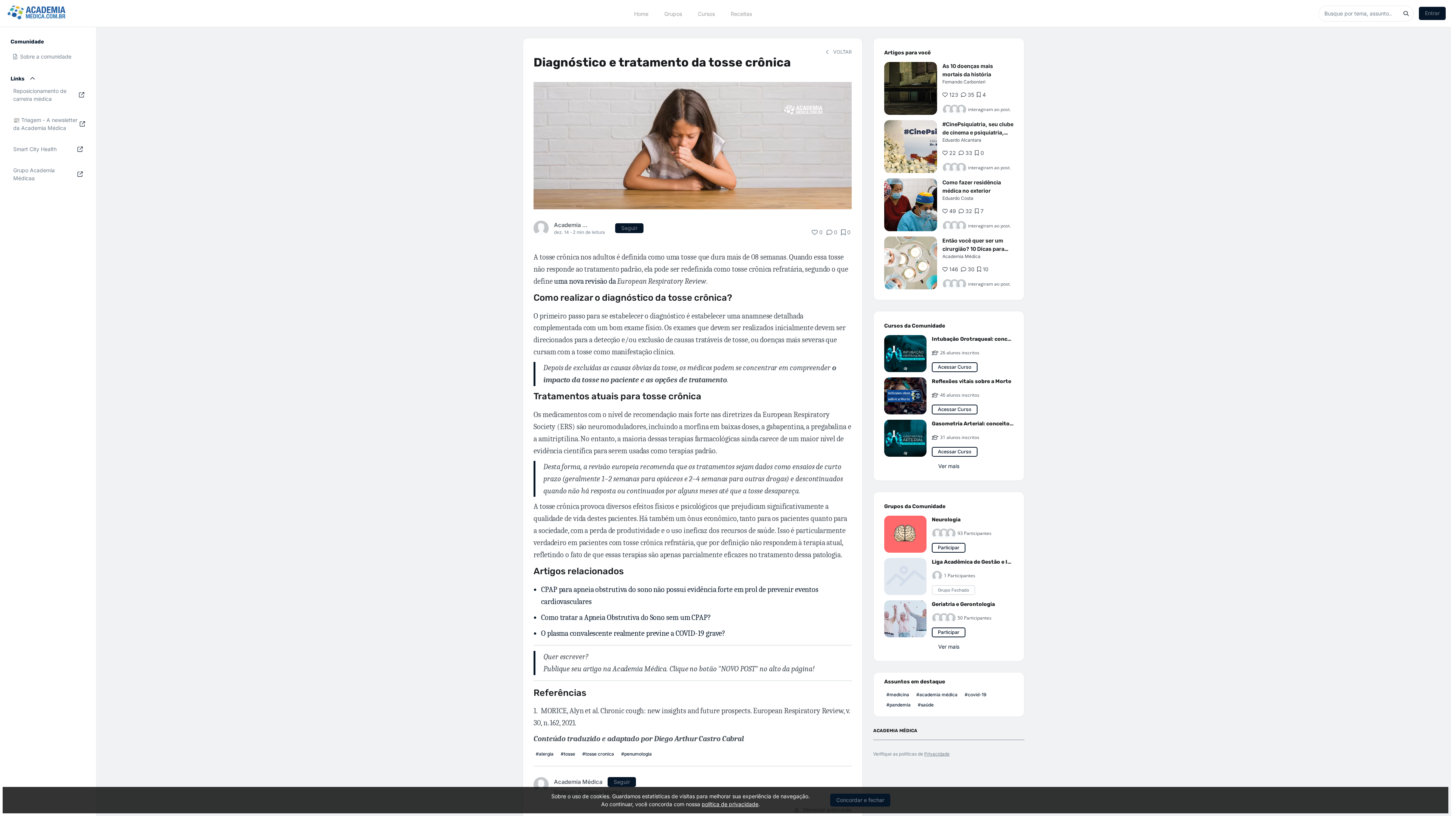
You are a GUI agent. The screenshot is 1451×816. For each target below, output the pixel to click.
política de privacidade (730, 804)
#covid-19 (975, 694)
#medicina (897, 694)
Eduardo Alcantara (961, 140)
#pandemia (898, 705)
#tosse (568, 754)
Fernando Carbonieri (963, 82)
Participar (948, 547)
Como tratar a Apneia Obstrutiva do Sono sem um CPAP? (626, 617)
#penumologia (636, 754)
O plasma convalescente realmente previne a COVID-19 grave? (633, 633)
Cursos (706, 13)
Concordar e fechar (860, 800)
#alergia (545, 754)
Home (641, 13)
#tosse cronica (598, 754)
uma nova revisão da (630, 281)
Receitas (741, 13)
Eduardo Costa (957, 198)
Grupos (673, 13)
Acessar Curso (954, 367)
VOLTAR (842, 52)
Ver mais (948, 466)
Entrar (1432, 13)
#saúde (926, 705)
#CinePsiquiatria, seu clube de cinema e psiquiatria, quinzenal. (977, 132)
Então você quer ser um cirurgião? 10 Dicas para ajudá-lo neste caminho (973, 248)
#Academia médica (937, 694)
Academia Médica (572, 225)
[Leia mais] (910, 88)
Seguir (629, 228)
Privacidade (937, 754)
